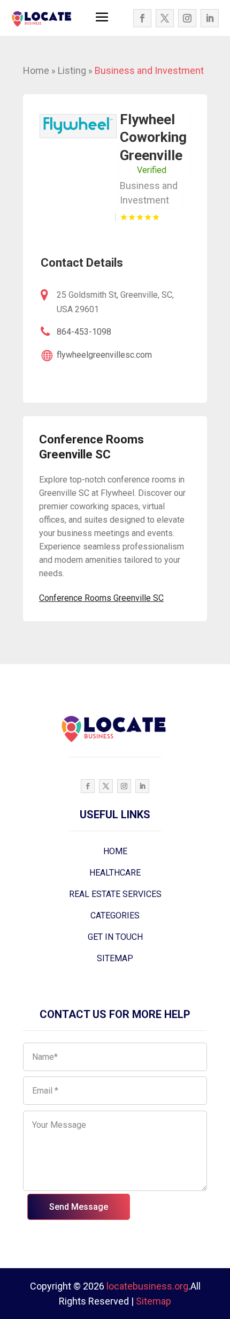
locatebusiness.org (147, 1286)
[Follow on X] (165, 18)
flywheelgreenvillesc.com (104, 355)
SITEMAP (115, 958)
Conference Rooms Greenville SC (101, 598)
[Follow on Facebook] (142, 18)
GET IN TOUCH (115, 937)
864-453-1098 (84, 332)
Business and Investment (149, 70)
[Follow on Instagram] (187, 18)
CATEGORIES (115, 915)
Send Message (78, 1207)
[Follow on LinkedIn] (210, 18)
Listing (72, 70)
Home (36, 70)
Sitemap (153, 1301)
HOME (115, 851)
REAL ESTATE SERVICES (115, 894)
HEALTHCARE (115, 873)
